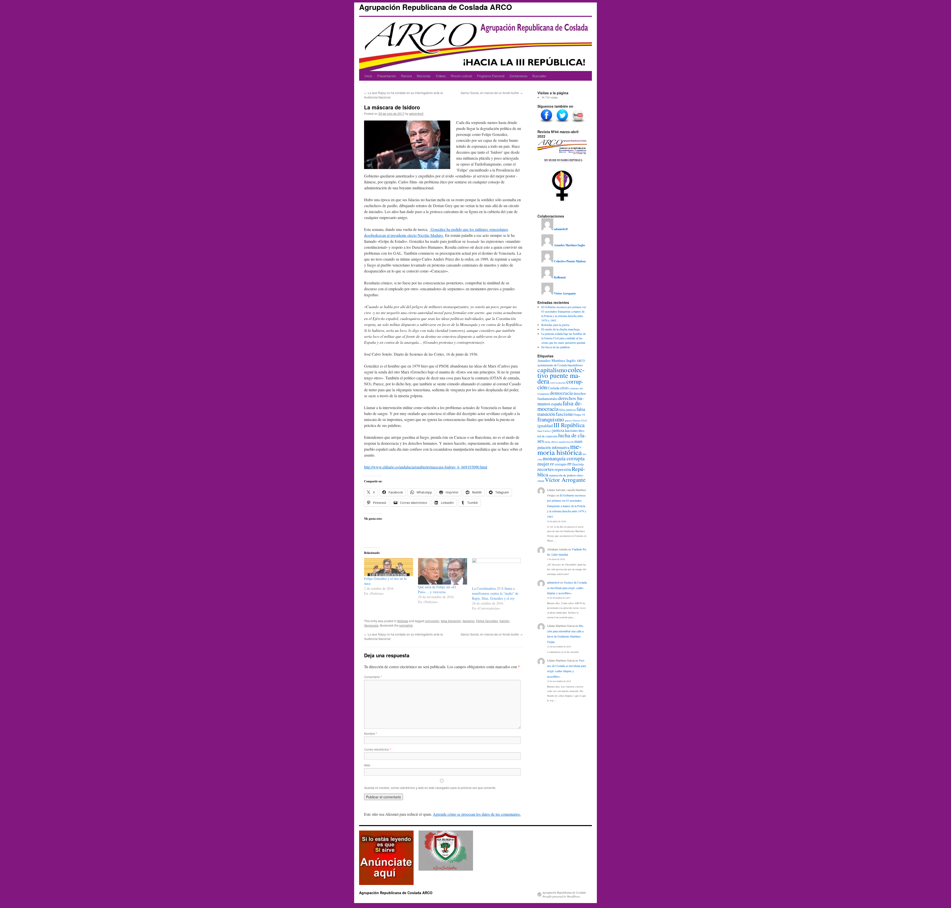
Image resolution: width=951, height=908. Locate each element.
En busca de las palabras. (556, 347)
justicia (558, 430)
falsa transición (451, 621)
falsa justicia (567, 409)
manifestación (566, 441)
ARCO (581, 361)
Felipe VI (579, 415)
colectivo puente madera (560, 375)
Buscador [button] (539, 76)
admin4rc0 (416, 113)
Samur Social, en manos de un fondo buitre (492, 93)
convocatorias (558, 382)
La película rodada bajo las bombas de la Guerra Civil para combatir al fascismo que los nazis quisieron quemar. (563, 338)
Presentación (386, 76)
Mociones (424, 76)
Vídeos (441, 76)
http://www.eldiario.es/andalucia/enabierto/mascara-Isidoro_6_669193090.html (425, 466)
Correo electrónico (377, 749)
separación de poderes (563, 475)
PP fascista (575, 464)
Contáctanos (518, 76)
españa (556, 404)
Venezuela (371, 625)
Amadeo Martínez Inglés (556, 360)
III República (569, 425)
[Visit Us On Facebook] (546, 123)
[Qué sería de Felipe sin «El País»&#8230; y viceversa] (442, 571)
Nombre (370, 733)
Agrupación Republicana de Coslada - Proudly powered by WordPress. (564, 894)
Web (367, 765)
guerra (568, 420)
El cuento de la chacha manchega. (560, 329)
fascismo (469, 621)
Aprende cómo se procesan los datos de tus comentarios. (477, 814)
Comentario (373, 677)
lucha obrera (551, 441)
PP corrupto (558, 464)
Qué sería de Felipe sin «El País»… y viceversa (437, 589)
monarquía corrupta (563, 458)
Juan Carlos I (544, 431)
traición (504, 621)
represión (563, 469)
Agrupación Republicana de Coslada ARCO (435, 6)
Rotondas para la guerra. (555, 325)
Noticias (402, 621)
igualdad (545, 425)
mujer (543, 463)
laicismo (571, 430)
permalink (406, 625)
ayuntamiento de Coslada (552, 365)
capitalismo (552, 370)
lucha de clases (561, 438)
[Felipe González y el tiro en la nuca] (388, 567)
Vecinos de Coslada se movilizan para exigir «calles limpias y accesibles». (567, 587)
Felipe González (487, 621)
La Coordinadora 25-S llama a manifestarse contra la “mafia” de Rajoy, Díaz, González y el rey (495, 593)
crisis (564, 388)
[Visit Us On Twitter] (562, 123)
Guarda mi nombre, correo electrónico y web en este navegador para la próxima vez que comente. (430, 787)
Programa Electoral (490, 76)
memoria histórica (559, 449)
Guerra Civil (580, 420)
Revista (406, 76)
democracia (561, 393)
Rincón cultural (461, 76)
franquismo (550, 419)
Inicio (368, 76)
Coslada (553, 387)
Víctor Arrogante (565, 480)
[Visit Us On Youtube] (578, 123)
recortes (545, 469)
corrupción (432, 621)
